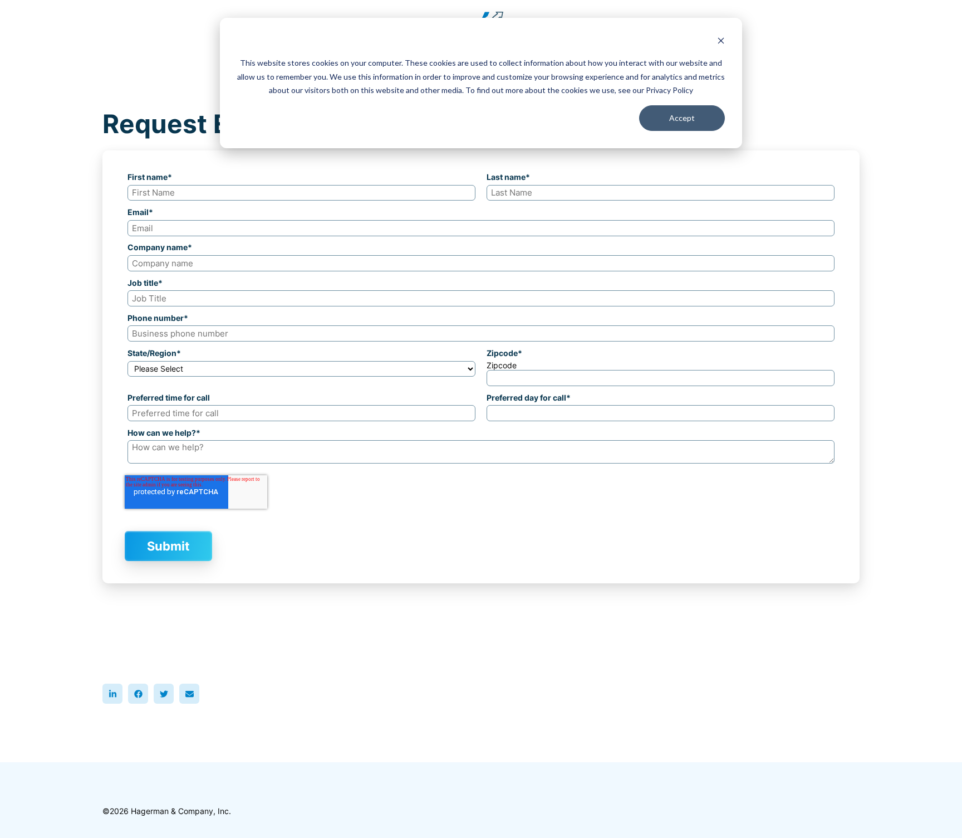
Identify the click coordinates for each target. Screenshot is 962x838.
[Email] (189, 694)
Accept (682, 118)
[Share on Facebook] (138, 694)
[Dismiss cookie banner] (721, 42)
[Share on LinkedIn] (112, 694)
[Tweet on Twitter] (164, 694)
